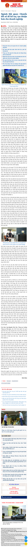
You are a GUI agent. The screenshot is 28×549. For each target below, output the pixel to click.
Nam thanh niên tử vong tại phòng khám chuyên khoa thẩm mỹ (14, 466)
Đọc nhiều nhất (6, 436)
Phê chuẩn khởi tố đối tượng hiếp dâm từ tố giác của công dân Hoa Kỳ (14, 439)
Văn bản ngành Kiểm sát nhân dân (14, 492)
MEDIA (3, 409)
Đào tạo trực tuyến (15, 548)
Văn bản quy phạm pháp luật (14, 488)
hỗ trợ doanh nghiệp (6, 383)
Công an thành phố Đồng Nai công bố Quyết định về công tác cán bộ (14, 452)
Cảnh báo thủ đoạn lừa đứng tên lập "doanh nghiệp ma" (14, 405)
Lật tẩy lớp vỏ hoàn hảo (8, 427)
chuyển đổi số (15, 381)
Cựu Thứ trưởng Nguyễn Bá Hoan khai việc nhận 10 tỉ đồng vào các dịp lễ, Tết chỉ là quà (14, 475)
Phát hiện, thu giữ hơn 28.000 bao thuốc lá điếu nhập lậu (14, 394)
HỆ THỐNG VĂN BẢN (14, 484)
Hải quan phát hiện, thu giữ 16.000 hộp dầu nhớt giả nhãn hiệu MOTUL (14, 392)
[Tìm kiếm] (25, 543)
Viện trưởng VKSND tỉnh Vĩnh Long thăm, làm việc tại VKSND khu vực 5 (14, 448)
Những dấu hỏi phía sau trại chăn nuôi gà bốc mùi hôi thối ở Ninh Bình (14, 479)
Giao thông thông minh (15, 546)
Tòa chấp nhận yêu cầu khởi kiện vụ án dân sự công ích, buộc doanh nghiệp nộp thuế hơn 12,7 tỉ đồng (14, 462)
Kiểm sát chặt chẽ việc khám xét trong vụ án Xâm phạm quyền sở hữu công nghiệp (14, 399)
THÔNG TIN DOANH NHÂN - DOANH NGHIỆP (12, 502)
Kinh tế (2, 11)
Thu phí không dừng (6, 548)
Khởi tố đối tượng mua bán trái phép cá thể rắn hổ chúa (14, 396)
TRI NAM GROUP (5, 546)
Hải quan (9, 381)
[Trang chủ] (14, 5)
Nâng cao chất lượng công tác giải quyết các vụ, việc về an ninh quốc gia (14, 431)
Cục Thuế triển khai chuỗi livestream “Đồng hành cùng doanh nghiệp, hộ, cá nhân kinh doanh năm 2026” (14, 402)
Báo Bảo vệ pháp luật (6, 497)
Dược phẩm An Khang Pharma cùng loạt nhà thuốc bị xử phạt (14, 456)
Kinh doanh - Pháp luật (11, 11)
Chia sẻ (26, 537)
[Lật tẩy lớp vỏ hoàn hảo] (14, 418)
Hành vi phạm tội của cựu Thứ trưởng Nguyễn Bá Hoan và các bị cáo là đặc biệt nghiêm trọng (14, 471)
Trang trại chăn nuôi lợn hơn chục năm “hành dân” (14, 443)
